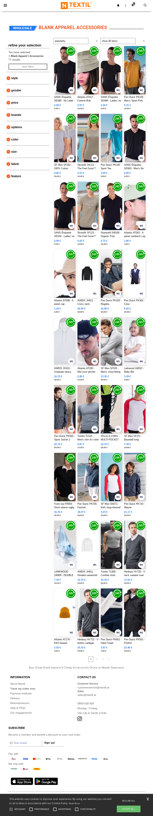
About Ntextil (17, 683)
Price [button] (14, 102)
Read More (74, 803)
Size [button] (14, 151)
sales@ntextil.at (86, 694)
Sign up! (49, 742)
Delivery (15, 698)
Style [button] (14, 78)
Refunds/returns (19, 703)
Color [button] (14, 139)
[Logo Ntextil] (76, 5)
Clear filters (28, 66)
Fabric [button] (15, 164)
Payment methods (21, 693)
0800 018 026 (85, 703)
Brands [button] (16, 114)
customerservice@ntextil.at (93, 687)
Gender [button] (16, 90)
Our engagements (21, 712)
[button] (118, 5)
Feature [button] (16, 176)
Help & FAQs (17, 707)
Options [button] (16, 127)
